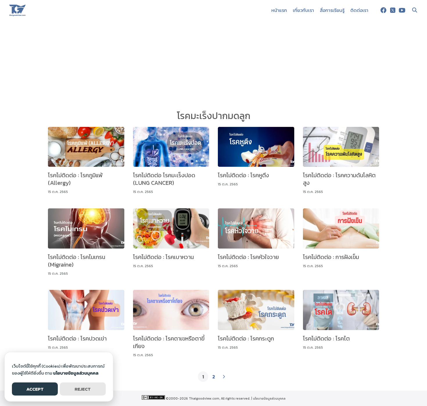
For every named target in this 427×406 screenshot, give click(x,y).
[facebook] (383, 10)
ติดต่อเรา (359, 10)
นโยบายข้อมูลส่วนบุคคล (269, 398)
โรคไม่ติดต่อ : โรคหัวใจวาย (248, 257)
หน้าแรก (279, 10)
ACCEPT (35, 389)
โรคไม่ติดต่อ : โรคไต (326, 338)
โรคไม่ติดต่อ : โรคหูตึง (243, 175)
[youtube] (402, 10)
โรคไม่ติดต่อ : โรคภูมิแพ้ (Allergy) (75, 179)
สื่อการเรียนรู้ (332, 10)
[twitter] (392, 10)
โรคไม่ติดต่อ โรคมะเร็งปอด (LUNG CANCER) (164, 179)
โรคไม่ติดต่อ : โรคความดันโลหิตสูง (339, 179)
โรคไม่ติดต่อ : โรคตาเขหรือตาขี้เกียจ (168, 342)
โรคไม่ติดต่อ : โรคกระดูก (246, 338)
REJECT (83, 389)
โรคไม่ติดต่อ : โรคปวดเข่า (77, 338)
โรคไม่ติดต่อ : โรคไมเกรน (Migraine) (76, 261)
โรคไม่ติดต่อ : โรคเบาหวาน (163, 257)
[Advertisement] (213, 64)
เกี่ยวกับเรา (303, 10)
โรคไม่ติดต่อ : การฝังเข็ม (331, 257)
